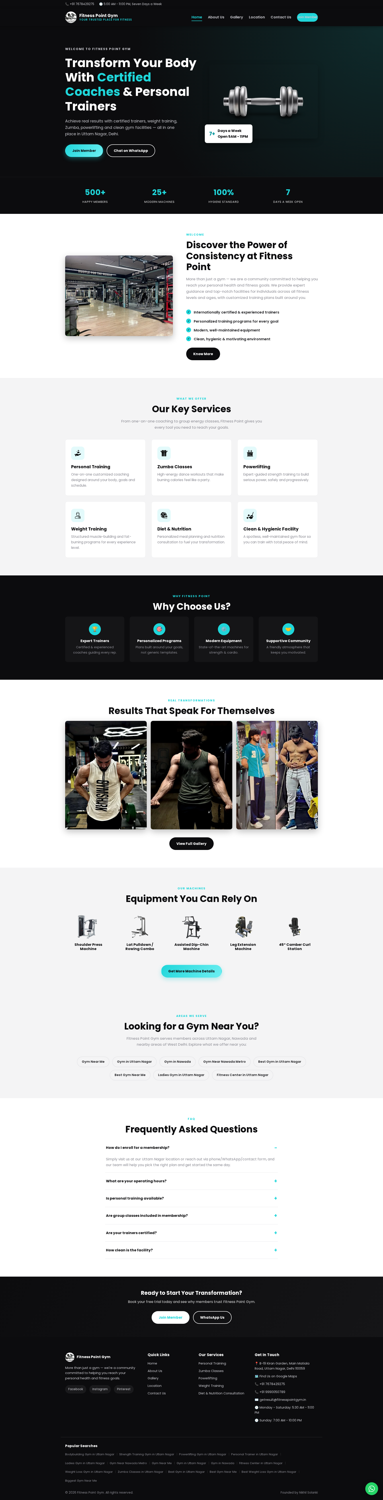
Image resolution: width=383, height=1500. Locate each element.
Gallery (236, 17)
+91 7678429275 (272, 1384)
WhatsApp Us (212, 1317)
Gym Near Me (93, 1061)
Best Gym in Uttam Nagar (279, 1061)
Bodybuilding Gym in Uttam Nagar (89, 1454)
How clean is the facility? (129, 1250)
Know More (203, 354)
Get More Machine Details (191, 971)
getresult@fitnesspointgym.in (283, 1399)
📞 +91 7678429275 (79, 4)
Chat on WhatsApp (131, 150)
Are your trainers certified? (131, 1232)
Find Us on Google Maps (278, 1376)
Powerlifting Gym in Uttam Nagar (202, 1454)
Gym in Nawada (177, 1061)
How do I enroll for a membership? (137, 1147)
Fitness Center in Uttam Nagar (242, 1075)
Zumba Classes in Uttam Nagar (140, 1472)
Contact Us (281, 17)
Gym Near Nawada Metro (224, 1061)
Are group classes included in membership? (147, 1215)
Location (257, 17)
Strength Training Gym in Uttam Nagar (146, 1454)
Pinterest (124, 1389)
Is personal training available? (135, 1198)
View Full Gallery (191, 843)
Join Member (307, 17)
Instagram (100, 1389)
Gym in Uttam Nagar (134, 1061)
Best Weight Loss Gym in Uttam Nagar (269, 1472)
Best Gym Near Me (130, 1075)
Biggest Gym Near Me (81, 1481)
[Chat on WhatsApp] (371, 1488)
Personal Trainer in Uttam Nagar (254, 1454)
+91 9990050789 (272, 1392)
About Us (216, 17)
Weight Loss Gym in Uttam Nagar (89, 1472)
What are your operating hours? (136, 1181)
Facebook (75, 1389)
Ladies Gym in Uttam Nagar (181, 1075)
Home (197, 17)
